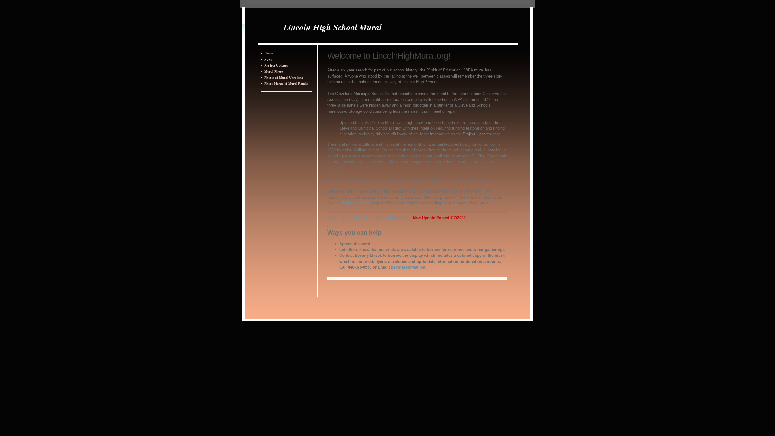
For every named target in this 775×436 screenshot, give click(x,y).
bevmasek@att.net (408, 267)
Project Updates (477, 134)
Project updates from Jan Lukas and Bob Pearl (368, 218)
